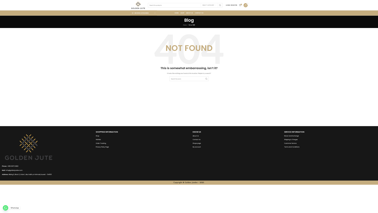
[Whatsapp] (5, 208)
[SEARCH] (220, 5)
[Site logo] (138, 5)
